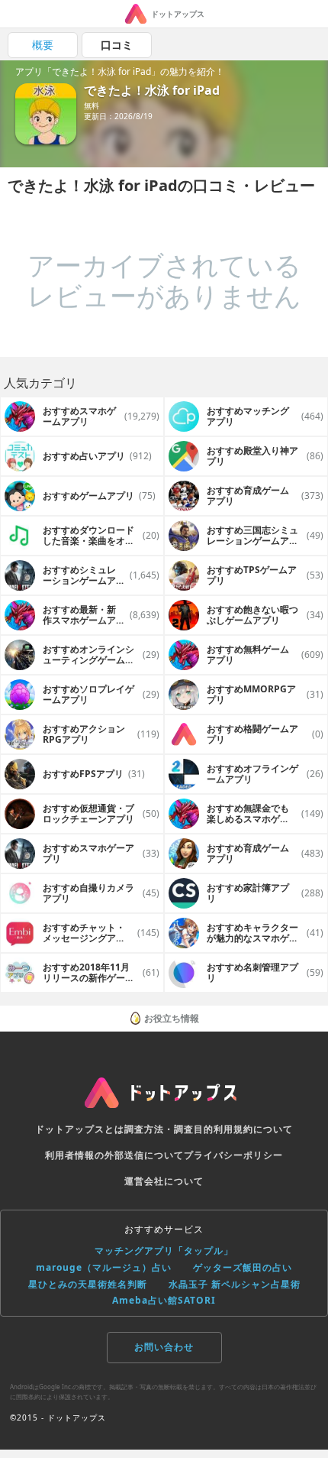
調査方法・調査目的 (169, 1129)
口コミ (117, 44)
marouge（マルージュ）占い (104, 1267)
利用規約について (253, 1129)
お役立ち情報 (171, 1018)
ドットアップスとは (79, 1129)
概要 (42, 44)
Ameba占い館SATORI (164, 1300)
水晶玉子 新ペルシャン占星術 (235, 1284)
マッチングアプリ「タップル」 (164, 1250)
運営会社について (164, 1180)
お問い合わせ (164, 1346)
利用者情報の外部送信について (114, 1155)
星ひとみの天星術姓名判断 (87, 1284)
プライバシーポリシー (233, 1155)
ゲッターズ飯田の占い (242, 1267)
